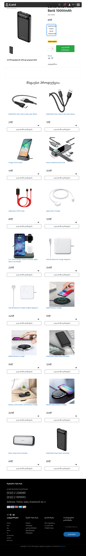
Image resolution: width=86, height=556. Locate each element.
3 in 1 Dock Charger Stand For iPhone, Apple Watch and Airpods (23, 261)
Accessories (10, 535)
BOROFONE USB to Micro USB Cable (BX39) (22, 114)
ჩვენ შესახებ (30, 530)
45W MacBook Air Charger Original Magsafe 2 (23, 308)
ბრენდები (29, 533)
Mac (8, 528)
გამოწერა (72, 534)
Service (9, 538)
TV (7, 533)
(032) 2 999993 (16, 497)
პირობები (29, 525)
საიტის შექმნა (37, 549)
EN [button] (73, 5)
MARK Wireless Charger (54, 308)
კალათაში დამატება (65, 48)
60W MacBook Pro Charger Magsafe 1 (58, 259)
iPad (8, 525)
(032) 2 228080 (16, 493)
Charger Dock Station (15, 162)
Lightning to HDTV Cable (16, 211)
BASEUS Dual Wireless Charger (56, 405)
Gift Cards (9, 540)
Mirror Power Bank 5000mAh (17, 453)
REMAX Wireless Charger (16, 356)
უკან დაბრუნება (31, 528)
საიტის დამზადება (48, 549)
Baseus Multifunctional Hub (55, 162)
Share (50, 56)
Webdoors (62, 546)
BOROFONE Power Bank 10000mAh (52, 30)
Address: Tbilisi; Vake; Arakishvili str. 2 (26, 501)
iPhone (9, 523)
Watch (8, 530)
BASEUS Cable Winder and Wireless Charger (23, 405)
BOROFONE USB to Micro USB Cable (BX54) (60, 114)
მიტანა (28, 523)
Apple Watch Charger (53, 211)
